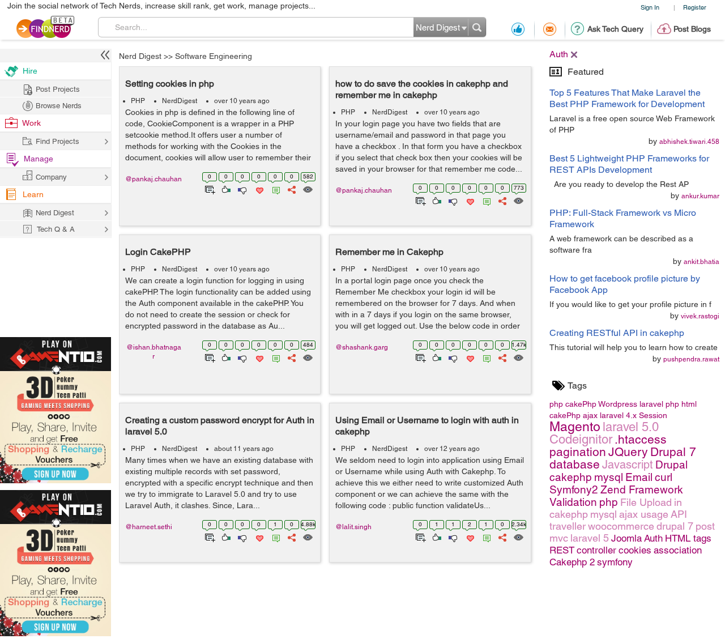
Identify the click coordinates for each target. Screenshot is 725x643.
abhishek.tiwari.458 (689, 142)
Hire (30, 70)
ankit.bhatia (701, 262)
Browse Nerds (59, 105)
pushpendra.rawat (691, 359)
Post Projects (58, 89)
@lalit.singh (353, 527)
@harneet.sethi (148, 527)
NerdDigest (179, 101)
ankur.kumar (700, 196)
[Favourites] (258, 188)
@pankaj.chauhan (153, 179)
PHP (138, 101)
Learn (33, 194)
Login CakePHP (158, 251)
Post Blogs (692, 28)
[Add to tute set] (209, 188)
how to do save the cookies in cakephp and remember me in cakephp (421, 89)
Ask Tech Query (615, 28)
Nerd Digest (140, 56)
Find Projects (57, 141)
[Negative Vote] (241, 188)
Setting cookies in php (169, 83)
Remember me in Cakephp (389, 251)
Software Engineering (213, 56)
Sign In (650, 7)
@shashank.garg (361, 347)
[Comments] (274, 188)
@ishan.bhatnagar (153, 351)
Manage (38, 158)
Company (51, 177)
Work (31, 122)
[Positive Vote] (225, 188)
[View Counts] (307, 188)
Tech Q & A (56, 229)
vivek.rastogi (700, 316)
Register (694, 7)
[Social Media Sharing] (291, 188)
